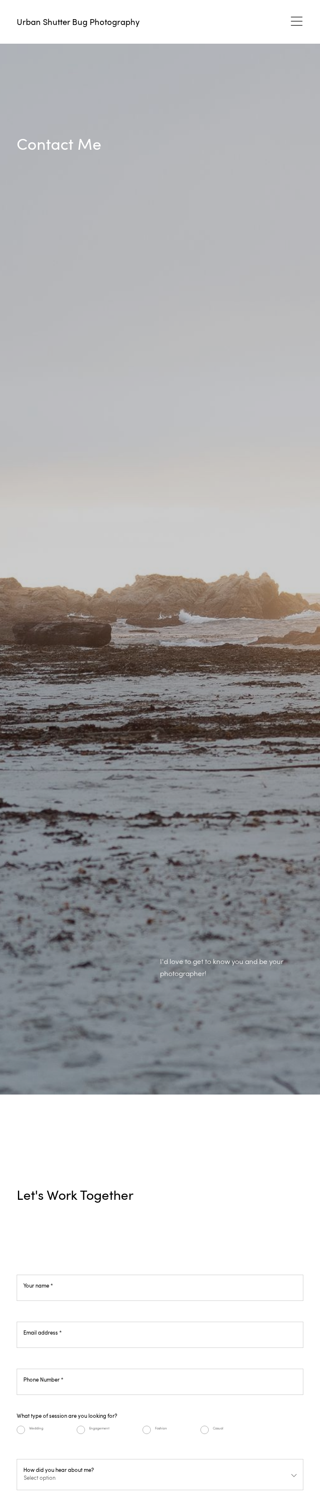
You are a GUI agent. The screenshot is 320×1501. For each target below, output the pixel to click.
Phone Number (43, 1379)
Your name (38, 1285)
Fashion (161, 1428)
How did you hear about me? (58, 1470)
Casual (218, 1428)
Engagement (99, 1428)
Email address (42, 1332)
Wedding (36, 1428)
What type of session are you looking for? (67, 1415)
